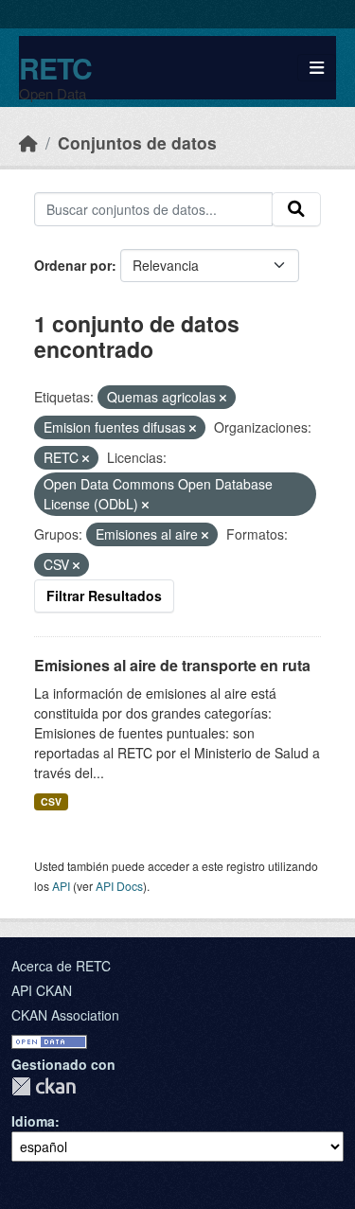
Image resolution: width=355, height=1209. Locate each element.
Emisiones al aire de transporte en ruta (172, 665)
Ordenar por (73, 265)
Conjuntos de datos (137, 142)
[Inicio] (28, 142)
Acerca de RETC (61, 965)
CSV (51, 801)
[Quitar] (223, 397)
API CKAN (41, 990)
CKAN (43, 1086)
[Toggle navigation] (316, 67)
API (61, 886)
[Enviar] (296, 209)
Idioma (33, 1120)
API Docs (119, 886)
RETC (55, 67)
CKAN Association (65, 1014)
